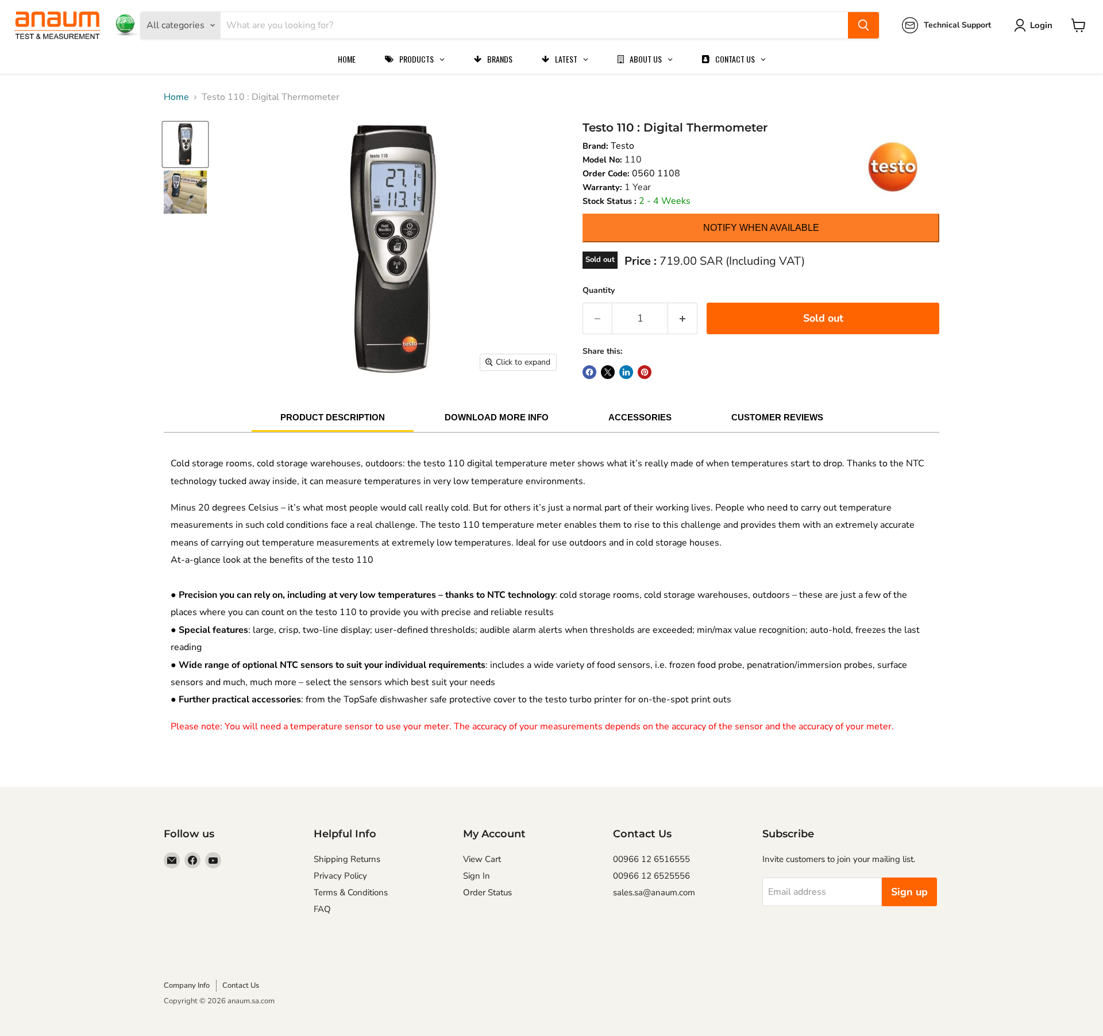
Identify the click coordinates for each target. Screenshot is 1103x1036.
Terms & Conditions (351, 892)
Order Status (487, 892)
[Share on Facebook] (589, 372)
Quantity (599, 290)
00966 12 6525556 (651, 876)
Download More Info (497, 417)
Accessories (640, 417)
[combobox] (534, 25)
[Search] (863, 25)
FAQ (322, 909)
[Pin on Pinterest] (644, 372)
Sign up (909, 892)
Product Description (332, 417)
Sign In (476, 876)
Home (176, 97)
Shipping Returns (347, 859)
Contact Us (240, 985)
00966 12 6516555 (651, 859)
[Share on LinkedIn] (626, 372)
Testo (622, 146)
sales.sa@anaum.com (654, 892)
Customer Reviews (777, 417)
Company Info (187, 985)
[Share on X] (608, 372)
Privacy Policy (340, 876)
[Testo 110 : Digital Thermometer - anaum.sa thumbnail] (185, 144)
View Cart (482, 859)
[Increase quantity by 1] (682, 318)
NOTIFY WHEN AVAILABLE (761, 228)
